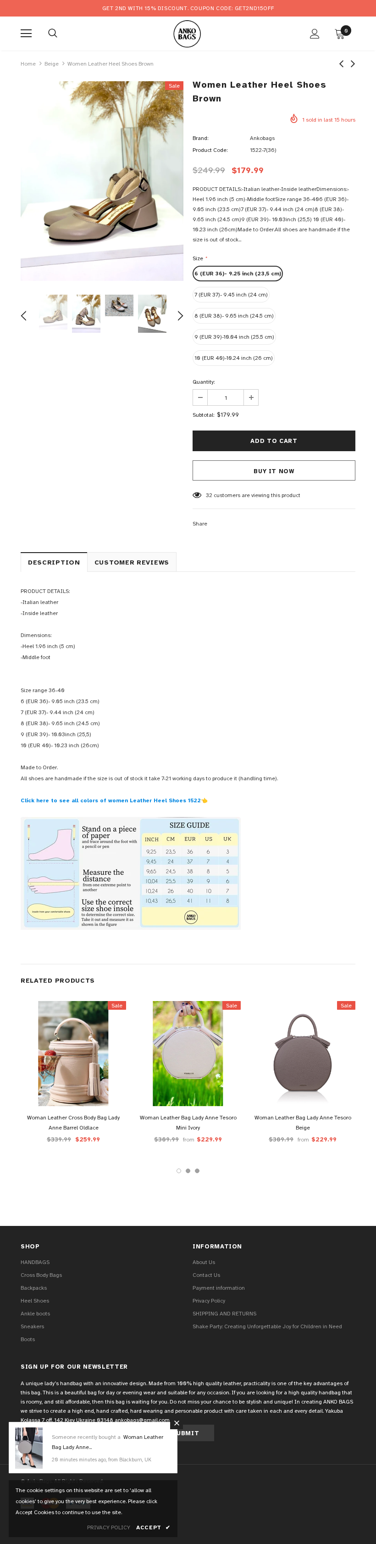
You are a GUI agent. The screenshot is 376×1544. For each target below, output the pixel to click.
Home (28, 64)
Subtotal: (203, 415)
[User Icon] (315, 34)
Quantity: (204, 382)
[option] (102, 181)
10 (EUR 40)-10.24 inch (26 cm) (233, 358)
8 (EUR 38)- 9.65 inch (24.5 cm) (234, 316)
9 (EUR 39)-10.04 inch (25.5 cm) (234, 337)
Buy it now (274, 471)
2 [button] (188, 1171)
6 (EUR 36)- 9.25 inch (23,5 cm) (237, 273)
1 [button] (179, 1171)
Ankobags (262, 138)
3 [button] (197, 1171)
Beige (51, 64)
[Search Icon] (52, 33)
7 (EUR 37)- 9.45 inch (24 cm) (231, 294)
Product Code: (210, 150)
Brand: (200, 138)
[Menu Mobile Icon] (26, 33)
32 (209, 495)
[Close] (176, 1422)
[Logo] (187, 33)
